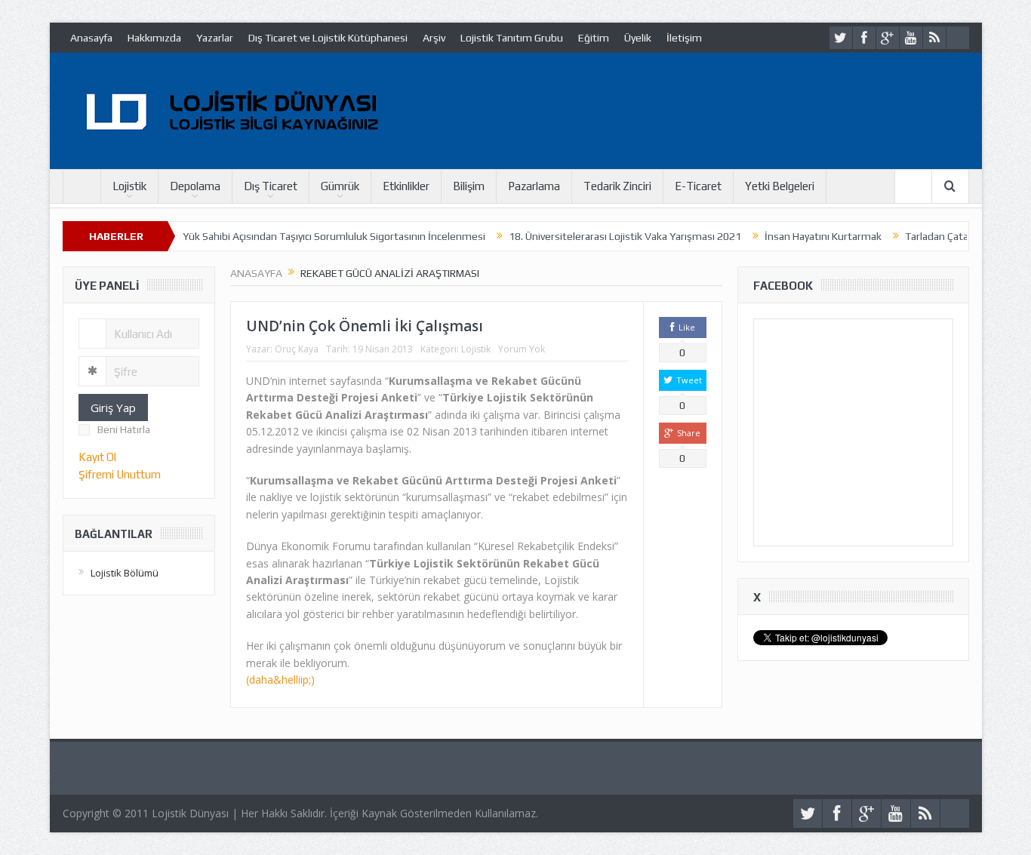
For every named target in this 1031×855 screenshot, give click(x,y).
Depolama (195, 186)
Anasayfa (91, 38)
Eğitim (593, 38)
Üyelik (637, 38)
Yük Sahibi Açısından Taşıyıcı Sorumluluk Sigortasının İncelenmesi (314, 236)
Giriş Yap (113, 407)
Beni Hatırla (123, 429)
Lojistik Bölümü (124, 573)
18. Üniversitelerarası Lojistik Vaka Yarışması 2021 (605, 236)
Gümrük (340, 186)
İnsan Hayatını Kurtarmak (803, 236)
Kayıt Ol (97, 457)
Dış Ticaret (270, 186)
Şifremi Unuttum (119, 474)
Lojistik (129, 186)
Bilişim (469, 186)
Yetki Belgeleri (779, 186)
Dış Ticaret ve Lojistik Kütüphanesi (328, 38)
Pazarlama (534, 186)
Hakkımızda (154, 38)
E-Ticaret (698, 186)
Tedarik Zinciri (617, 186)
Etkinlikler (406, 186)
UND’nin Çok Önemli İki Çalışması (364, 326)
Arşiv (434, 38)
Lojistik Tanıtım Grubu (511, 38)
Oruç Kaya (297, 349)
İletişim (684, 38)
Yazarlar (214, 38)
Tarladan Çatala (920, 236)
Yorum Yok (521, 349)
